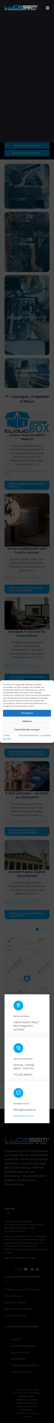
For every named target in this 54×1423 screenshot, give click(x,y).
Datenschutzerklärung (29, 735)
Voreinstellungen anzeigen (27, 729)
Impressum (45, 735)
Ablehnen (27, 721)
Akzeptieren (27, 713)
